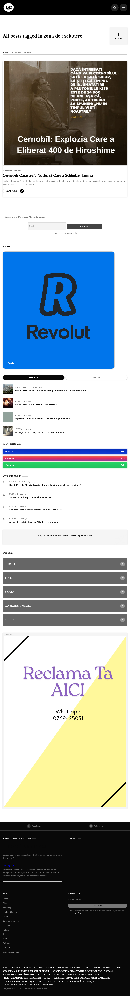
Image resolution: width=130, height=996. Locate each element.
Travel (5, 916)
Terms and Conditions (69, 968)
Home (5, 53)
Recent (96, 378)
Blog (17, 401)
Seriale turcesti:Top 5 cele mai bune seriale (36, 404)
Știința (18, 429)
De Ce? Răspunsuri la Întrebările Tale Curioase (27, 974)
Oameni (6, 947)
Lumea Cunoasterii (25, 846)
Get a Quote (8, 865)
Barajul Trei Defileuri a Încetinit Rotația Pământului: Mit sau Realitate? (50, 390)
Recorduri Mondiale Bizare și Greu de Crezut (26, 971)
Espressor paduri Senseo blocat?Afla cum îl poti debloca (42, 418)
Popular (33, 378)
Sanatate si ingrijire (11, 921)
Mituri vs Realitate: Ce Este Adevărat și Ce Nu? (26, 978)
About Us (16, 968)
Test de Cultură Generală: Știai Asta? (103, 968)
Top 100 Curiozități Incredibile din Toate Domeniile (29, 985)
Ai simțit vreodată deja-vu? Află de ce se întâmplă (39, 432)
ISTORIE (6, 170)
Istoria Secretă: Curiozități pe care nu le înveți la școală (83, 971)
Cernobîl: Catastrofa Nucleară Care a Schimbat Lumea (48, 175)
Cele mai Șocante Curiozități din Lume (22, 981)
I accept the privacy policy (65, 233)
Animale (6, 943)
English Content (10, 912)
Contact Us (30, 968)
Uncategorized (22, 387)
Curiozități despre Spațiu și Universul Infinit (77, 974)
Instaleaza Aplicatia (12, 952)
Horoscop (7, 907)
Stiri (4, 934)
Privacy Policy (75, 913)
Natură (6, 929)
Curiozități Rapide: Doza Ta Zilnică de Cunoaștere (71, 981)
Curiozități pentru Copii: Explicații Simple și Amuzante (82, 978)
